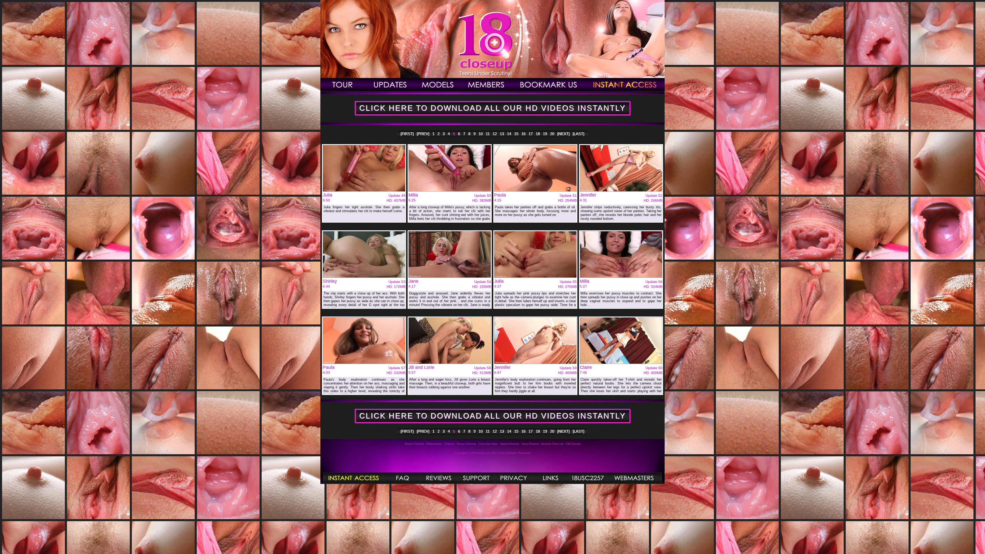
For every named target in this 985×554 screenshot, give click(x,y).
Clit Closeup (573, 443)
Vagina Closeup (509, 443)
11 (488, 134)
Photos (353, 477)
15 (516, 134)
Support (476, 477)
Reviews (439, 477)
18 (538, 134)
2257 (587, 477)
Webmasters (434, 443)
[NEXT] (563, 134)
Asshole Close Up (552, 443)
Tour (343, 84)
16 (523, 134)
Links (550, 477)
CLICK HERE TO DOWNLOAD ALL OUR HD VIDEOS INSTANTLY (492, 108)
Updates (389, 84)
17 (531, 134)
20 (552, 134)
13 (502, 134)
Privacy (513, 477)
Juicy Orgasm (530, 443)
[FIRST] (407, 134)
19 (545, 134)
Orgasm (449, 443)
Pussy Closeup (466, 443)
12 (495, 134)
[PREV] (423, 134)
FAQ (401, 477)
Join (625, 84)
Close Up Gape (487, 443)
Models (437, 84)
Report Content (414, 443)
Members (486, 84)
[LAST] (578, 134)
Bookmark (548, 84)
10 (481, 134)
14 (509, 134)
